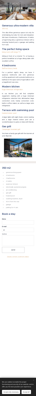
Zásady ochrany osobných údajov (18, 256)
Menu (33, 4)
